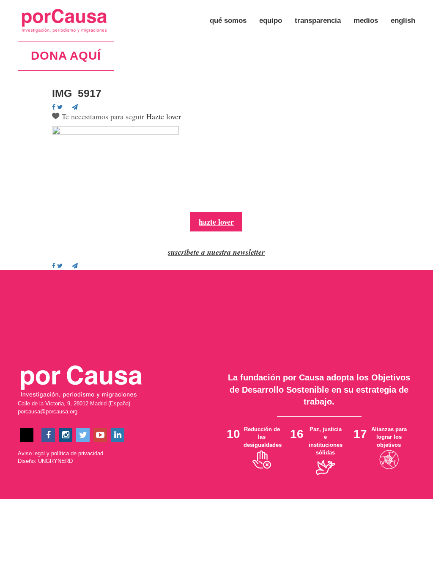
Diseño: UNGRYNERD (45, 461)
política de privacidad (77, 453)
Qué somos (228, 21)
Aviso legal (31, 453)
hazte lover (216, 221)
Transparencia (318, 21)
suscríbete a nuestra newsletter (216, 252)
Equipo (270, 21)
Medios (366, 21)
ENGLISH (403, 21)
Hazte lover (163, 116)
